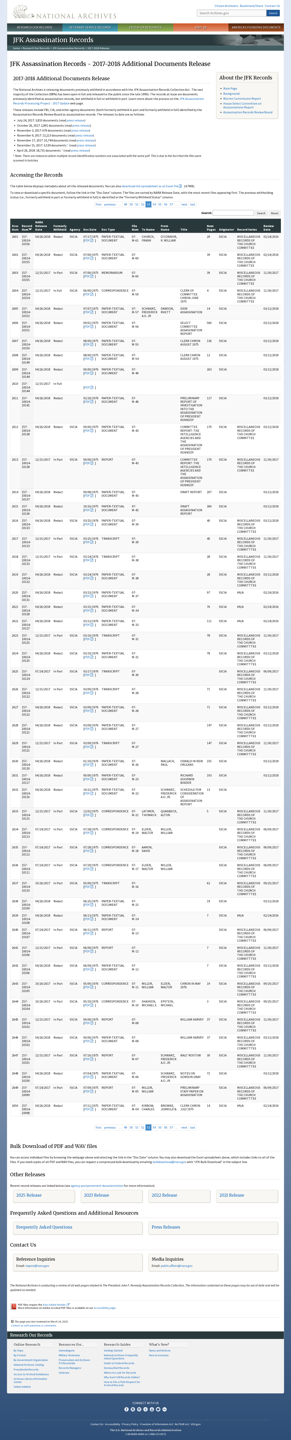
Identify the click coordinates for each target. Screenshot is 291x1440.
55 (160, 204)
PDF (87, 240)
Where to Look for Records (120, 1372)
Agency (75, 229)
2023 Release (96, 1195)
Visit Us (200, 27)
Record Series (247, 229)
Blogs (158, 1409)
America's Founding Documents (256, 27)
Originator (226, 229)
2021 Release (231, 1195)
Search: (206, 213)
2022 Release (164, 1195)
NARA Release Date (41, 225)
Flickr (164, 1409)
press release (75, 120)
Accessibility (112, 1424)
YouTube (151, 1409)
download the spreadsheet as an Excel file (150, 186)
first (99, 204)
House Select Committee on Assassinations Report (242, 105)
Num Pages (211, 227)
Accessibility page (105, 1308)
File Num (135, 227)
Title (183, 229)
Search (273, 13)
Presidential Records (26, 1369)
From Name (165, 227)
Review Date (268, 227)
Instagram (139, 1409)
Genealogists (67, 1350)
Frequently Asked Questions (44, 1227)
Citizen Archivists (226, 6)
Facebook (126, 1409)
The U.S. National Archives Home (64, 11)
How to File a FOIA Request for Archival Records (122, 1383)
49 (125, 204)
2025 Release (29, 1195)
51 (137, 204)
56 (165, 204)
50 (131, 204)
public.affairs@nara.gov (176, 1266)
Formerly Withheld (60, 227)
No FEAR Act (182, 1424)
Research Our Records (34, 27)
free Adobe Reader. (55, 1304)
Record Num (27, 227)
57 (171, 204)
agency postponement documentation (97, 1186)
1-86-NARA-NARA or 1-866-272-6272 (145, 1434)
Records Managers (70, 1368)
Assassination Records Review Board (247, 112)
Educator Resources (145, 27)
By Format (20, 1355)
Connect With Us (145, 1403)
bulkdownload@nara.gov (169, 1162)
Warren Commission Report (242, 98)
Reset (274, 213)
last (192, 204)
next (184, 204)
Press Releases (166, 1227)
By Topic (19, 1350)
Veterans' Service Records (90, 27)
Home (16, 48)
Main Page (230, 88)
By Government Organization (31, 1360)
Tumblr (145, 1409)
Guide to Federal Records (119, 1363)
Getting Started (113, 1350)
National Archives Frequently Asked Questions (121, 1356)
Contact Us (272, 6)
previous (110, 204)
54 (154, 204)
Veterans (64, 1372)
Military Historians (69, 1355)
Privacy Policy (130, 1424)
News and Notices (160, 1350)
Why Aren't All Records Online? (122, 1377)
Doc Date (89, 229)
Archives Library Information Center (30, 1380)
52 (142, 204)
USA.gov (196, 1424)
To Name (148, 229)
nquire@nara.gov (37, 1266)
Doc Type (108, 229)
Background (231, 93)
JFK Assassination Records (68, 48)
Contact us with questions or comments (33, 1325)
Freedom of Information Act (156, 1424)
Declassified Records (116, 1368)
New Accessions (159, 1355)
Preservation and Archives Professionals (74, 1361)
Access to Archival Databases (31, 1374)
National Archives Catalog (29, 1364)
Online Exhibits (22, 1386)
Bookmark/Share (251, 6)
